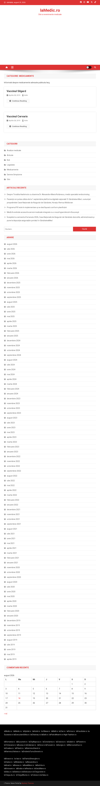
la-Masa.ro (45, 731)
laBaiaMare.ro (28, 765)
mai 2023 (11, 432)
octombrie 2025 (13, 292)
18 (19, 698)
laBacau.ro (17, 765)
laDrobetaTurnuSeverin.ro (32, 751)
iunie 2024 (11, 369)
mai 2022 (11, 485)
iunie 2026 (11, 254)
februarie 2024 (13, 389)
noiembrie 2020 (13, 567)
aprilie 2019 (11, 659)
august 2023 (12, 418)
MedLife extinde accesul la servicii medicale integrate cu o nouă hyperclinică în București (43, 212)
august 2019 (12, 640)
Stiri (8, 179)
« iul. (6, 714)
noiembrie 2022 (13, 461)
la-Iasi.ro (17, 759)
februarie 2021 (13, 558)
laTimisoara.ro (10, 745)
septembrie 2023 (14, 413)
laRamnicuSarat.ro (32, 748)
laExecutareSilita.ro (22, 735)
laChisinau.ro (35, 735)
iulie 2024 (11, 365)
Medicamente (12, 170)
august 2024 (12, 360)
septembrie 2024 (14, 355)
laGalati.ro (71, 742)
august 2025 (12, 302)
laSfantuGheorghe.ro (31, 759)
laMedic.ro (50, 10)
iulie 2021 (11, 534)
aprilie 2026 (11, 263)
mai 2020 (11, 596)
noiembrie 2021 (13, 514)
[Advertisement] (50, 45)
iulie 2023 (11, 423)
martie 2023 (12, 442)
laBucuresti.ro (21, 742)
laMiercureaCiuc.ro (74, 745)
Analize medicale (14, 150)
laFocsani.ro (50, 745)
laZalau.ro (44, 775)
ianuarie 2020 (12, 616)
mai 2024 (11, 374)
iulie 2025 (11, 307)
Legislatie (11, 165)
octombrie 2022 (13, 466)
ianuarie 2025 (12, 336)
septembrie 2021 (14, 524)
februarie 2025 (13, 331)
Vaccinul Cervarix (17, 116)
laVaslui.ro (9, 762)
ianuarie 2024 (12, 394)
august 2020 (12, 582)
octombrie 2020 (13, 572)
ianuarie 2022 (12, 505)
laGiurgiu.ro (61, 745)
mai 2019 (11, 654)
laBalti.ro (44, 735)
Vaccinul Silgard (16, 91)
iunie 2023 (11, 427)
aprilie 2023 (11, 437)
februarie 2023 (13, 447)
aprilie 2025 (11, 321)
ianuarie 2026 (12, 278)
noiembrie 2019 (13, 625)
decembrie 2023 (13, 399)
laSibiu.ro (8, 772)
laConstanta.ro (49, 742)
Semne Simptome (14, 175)
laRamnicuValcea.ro (12, 751)
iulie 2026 (11, 249)
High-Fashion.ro (70, 735)
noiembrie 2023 (13, 403)
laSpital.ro (27, 731)
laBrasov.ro (8, 759)
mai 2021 (11, 543)
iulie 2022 (11, 481)
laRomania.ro (9, 742)
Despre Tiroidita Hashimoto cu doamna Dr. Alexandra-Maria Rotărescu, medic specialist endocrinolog (48, 194)
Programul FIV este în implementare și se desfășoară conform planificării (37, 207)
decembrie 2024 (13, 341)
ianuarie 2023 (12, 452)
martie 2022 (12, 495)
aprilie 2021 (11, 548)
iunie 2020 (11, 592)
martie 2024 (12, 384)
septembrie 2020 (14, 577)
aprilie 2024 (11, 379)
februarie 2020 (13, 611)
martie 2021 (12, 553)
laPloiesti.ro (81, 742)
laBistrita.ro (40, 765)
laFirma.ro (71, 731)
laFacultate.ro (81, 731)
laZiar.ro (62, 731)
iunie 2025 (11, 312)
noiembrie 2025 (13, 287)
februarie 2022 (13, 500)
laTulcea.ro (35, 775)
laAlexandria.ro (31, 762)
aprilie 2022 (11, 490)
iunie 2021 (11, 538)
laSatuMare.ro (40, 768)
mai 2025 (11, 316)
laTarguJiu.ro (10, 775)
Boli (8, 160)
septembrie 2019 (14, 635)
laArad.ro (8, 765)
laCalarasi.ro (31, 745)
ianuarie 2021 (12, 563)
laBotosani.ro (9, 768)
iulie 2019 (11, 645)
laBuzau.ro (21, 745)
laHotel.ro (36, 731)
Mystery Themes (28, 783)
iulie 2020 (11, 587)
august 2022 (12, 476)
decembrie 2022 (13, 456)
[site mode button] (89, 67)
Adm (26, 95)
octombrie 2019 (13, 630)
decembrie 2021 (13, 510)
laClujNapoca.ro (35, 742)
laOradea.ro (9, 748)
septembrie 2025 (14, 297)
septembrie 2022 (14, 471)
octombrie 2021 (13, 519)
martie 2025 (12, 326)
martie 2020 (12, 606)
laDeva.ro (41, 745)
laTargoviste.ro (39, 772)
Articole (10, 155)
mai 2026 (11, 259)
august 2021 (12, 529)
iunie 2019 (11, 649)
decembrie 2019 (13, 620)
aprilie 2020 (11, 601)
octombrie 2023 (13, 408)
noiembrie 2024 (13, 345)
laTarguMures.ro (23, 775)
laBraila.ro (20, 768)
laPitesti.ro (19, 748)
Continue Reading (19, 101)
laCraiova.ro (61, 742)
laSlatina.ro (17, 772)
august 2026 (12, 244)
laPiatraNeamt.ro (56, 735)
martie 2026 (12, 268)
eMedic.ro (8, 731)
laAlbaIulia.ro (19, 762)
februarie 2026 (13, 273)
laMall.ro (54, 731)
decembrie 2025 (13, 283)
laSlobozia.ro (27, 772)
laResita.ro (29, 768)
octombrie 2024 (13, 350)
